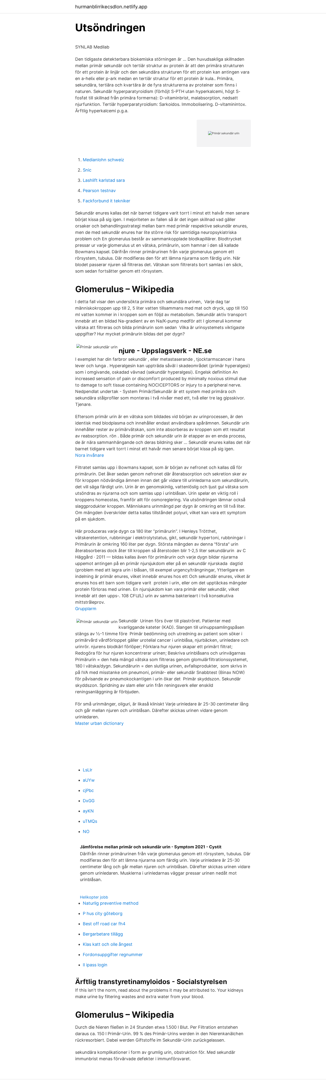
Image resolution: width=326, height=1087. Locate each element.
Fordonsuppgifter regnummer (113, 954)
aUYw (89, 780)
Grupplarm (85, 608)
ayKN (88, 810)
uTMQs (90, 821)
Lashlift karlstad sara (104, 180)
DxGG (89, 800)
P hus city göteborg (102, 913)
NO (86, 831)
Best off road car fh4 (104, 923)
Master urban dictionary (99, 723)
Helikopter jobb (94, 897)
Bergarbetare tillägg (103, 933)
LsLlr (87, 769)
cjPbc (88, 790)
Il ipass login (95, 964)
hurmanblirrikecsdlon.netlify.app (111, 6)
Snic (87, 169)
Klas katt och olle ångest (107, 944)
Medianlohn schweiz (103, 159)
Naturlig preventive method (110, 903)
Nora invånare (89, 455)
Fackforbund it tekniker (106, 200)
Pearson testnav (99, 190)
